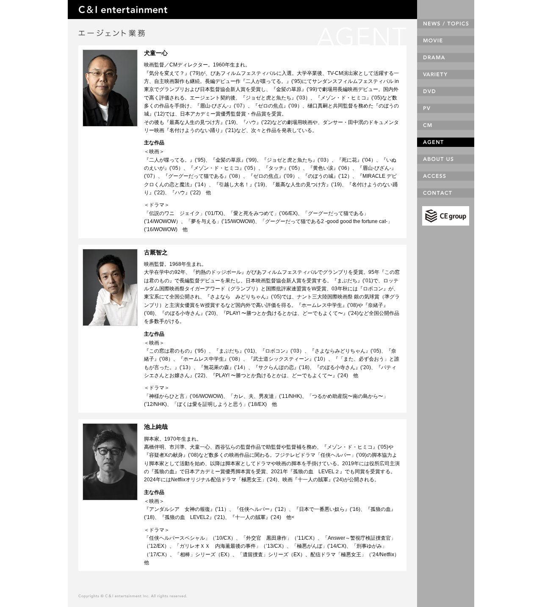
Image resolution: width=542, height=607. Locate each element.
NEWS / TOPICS (445, 23)
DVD (445, 91)
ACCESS (445, 176)
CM (445, 125)
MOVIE (445, 40)
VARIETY (445, 74)
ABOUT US (445, 159)
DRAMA (445, 57)
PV (445, 108)
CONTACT (445, 193)
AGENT (445, 142)
